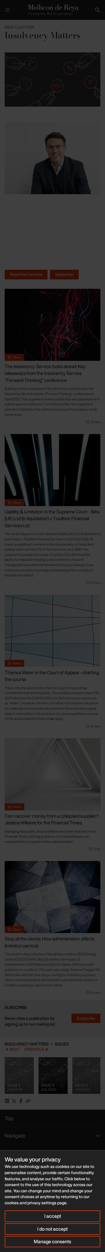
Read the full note (26, 274)
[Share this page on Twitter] (14, 1101)
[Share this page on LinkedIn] (7, 1101)
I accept (52, 1215)
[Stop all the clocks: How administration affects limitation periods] (52, 897)
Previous (34, 1049)
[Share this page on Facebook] (21, 1101)
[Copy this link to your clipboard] (28, 1101)
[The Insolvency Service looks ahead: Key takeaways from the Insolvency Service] (52, 325)
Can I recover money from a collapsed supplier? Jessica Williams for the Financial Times (52, 819)
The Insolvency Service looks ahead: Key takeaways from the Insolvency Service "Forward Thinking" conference (45, 373)
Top (9, 1118)
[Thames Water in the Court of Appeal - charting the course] (52, 631)
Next (14, 1049)
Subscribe (64, 274)
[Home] (52, 10)
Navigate (15, 1135)
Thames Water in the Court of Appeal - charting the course (52, 676)
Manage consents (52, 1241)
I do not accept (52, 1228)
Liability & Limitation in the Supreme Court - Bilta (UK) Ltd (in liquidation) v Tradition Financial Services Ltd (52, 518)
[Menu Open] (7, 10)
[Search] (97, 10)
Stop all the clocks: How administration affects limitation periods (49, 942)
